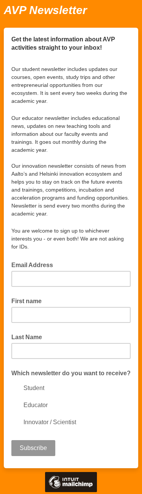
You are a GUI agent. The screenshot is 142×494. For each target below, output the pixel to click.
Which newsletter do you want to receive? (71, 373)
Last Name (26, 337)
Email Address (34, 264)
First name (26, 301)
